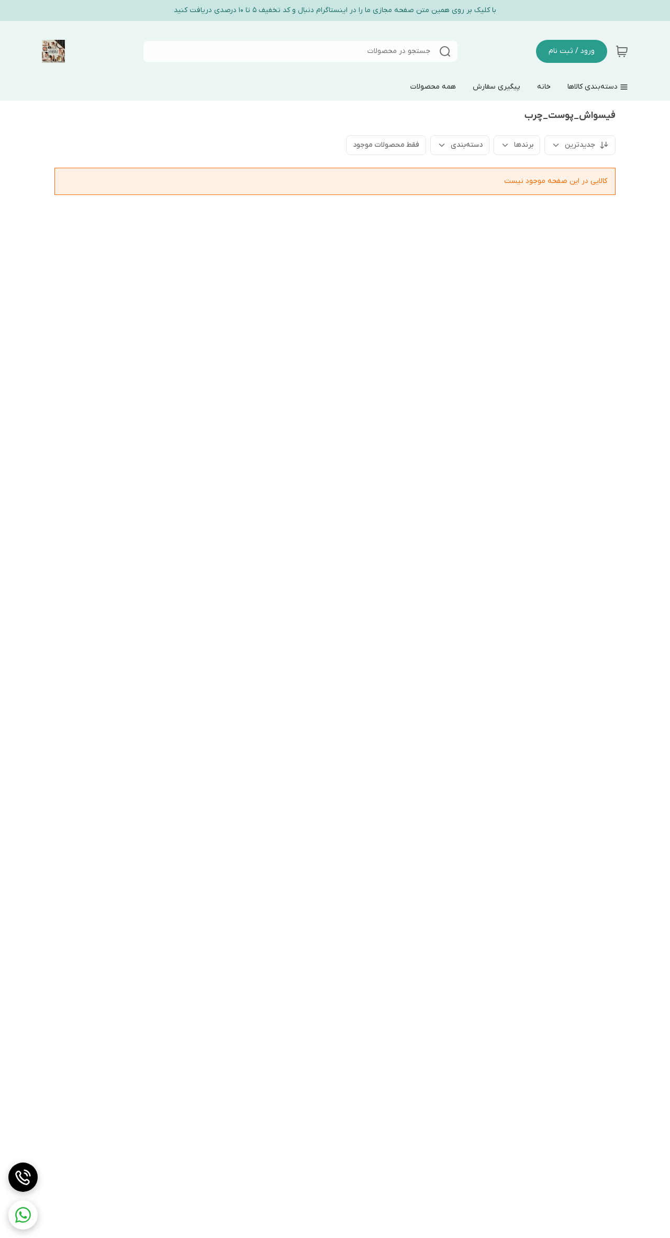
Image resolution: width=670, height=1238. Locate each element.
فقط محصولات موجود (386, 145)
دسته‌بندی (467, 145)
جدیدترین (580, 145)
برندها (523, 145)
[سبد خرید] (622, 51)
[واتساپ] (23, 1215)
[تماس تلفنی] (23, 1177)
